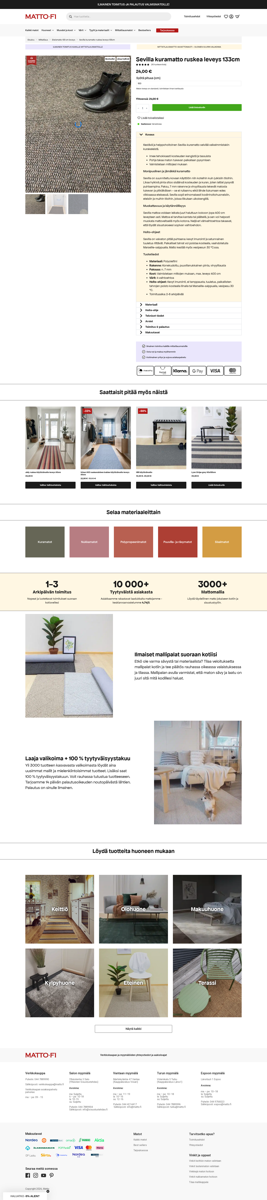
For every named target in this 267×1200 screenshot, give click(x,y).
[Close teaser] (47, 1191)
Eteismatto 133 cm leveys (63, 39)
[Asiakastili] (231, 17)
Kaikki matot (31, 30)
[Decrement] (138, 108)
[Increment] (146, 108)
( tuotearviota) (158, 64)
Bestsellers (144, 30)
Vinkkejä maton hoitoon (201, 1171)
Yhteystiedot (213, 16)
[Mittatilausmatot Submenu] (135, 30)
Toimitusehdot (192, 16)
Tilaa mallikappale (198, 1182)
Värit (81, 30)
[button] (129, 124)
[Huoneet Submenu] (54, 30)
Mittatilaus (43, 39)
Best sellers (140, 1145)
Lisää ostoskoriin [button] (216, 485)
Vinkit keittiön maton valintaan (205, 1160)
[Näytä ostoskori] (237, 16)
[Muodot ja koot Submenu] (76, 30)
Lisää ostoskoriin (197, 107)
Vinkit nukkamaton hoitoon (203, 1176)
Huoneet (46, 30)
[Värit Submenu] (86, 30)
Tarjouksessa (141, 1150)
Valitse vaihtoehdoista (50, 485)
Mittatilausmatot (124, 30)
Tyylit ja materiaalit (99, 30)
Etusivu (31, 39)
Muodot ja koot (65, 30)
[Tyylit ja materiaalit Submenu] (112, 30)
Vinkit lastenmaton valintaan (204, 1166)
